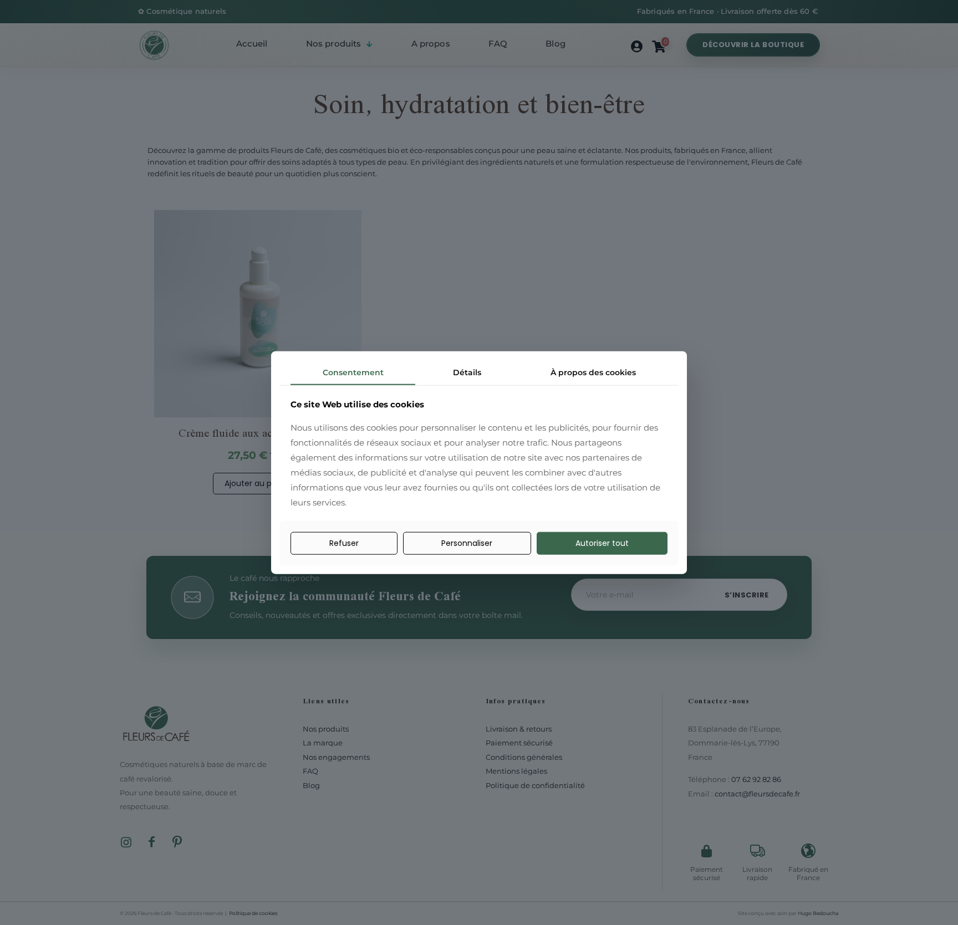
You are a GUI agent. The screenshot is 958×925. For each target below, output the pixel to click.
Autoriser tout (602, 543)
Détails (467, 372)
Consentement (353, 372)
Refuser (344, 543)
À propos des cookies (593, 372)
